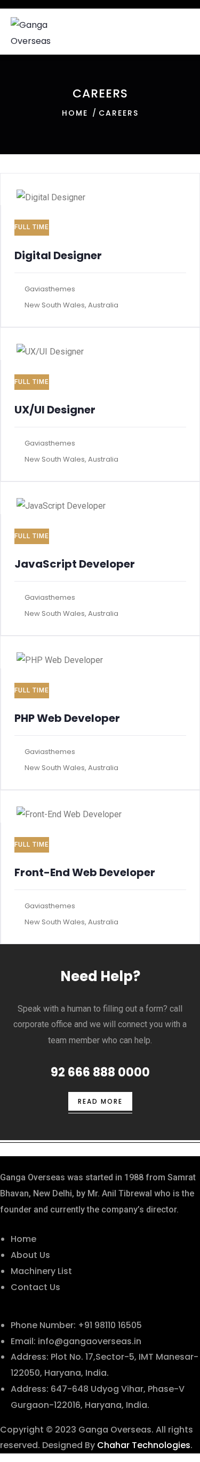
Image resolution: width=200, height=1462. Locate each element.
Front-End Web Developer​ (84, 872)
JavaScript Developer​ (74, 563)
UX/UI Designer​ (54, 409)
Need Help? (100, 976)
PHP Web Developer (67, 718)
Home (75, 113)
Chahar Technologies (143, 1445)
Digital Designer (58, 255)
